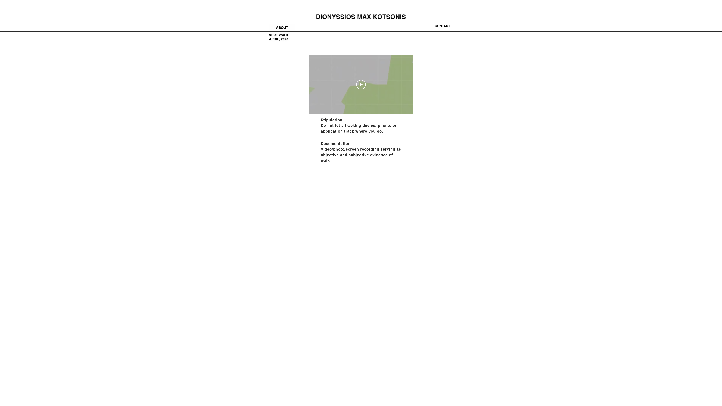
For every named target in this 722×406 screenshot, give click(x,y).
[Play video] (361, 84)
